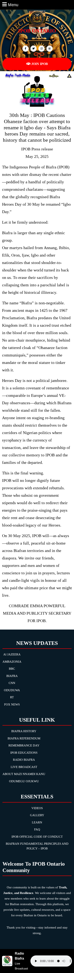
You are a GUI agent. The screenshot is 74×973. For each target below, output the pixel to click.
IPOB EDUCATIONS (23, 752)
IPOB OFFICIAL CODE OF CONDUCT (37, 836)
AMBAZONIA (11, 661)
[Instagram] (49, 48)
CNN (12, 683)
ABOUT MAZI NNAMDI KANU (23, 774)
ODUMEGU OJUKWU (24, 781)
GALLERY (37, 815)
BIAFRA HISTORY (23, 731)
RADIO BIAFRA (24, 759)
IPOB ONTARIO (37, 31)
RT (12, 697)
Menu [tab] (13, 4)
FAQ (37, 829)
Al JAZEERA (12, 654)
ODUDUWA (12, 690)
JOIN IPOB (39, 64)
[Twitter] (33, 48)
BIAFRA (12, 676)
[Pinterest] (41, 48)
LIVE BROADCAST (24, 767)
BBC (12, 668)
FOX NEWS (12, 704)
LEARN (37, 822)
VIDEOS (37, 808)
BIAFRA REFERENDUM (24, 738)
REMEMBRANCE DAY (23, 745)
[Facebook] (25, 48)
